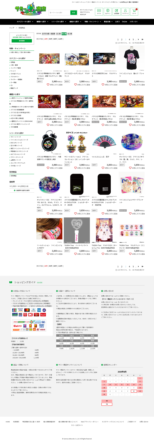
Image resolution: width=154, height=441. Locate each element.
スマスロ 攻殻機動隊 (17, 110)
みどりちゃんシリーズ (18, 154)
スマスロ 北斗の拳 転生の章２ (20, 112)
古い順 (58, 34)
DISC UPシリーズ (16, 143)
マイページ (125, 13)
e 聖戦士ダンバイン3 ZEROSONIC (22, 121)
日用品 (13, 62)
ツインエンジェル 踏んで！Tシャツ (131, 74)
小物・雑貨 (14, 65)
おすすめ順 (45, 34)
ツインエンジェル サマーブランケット (131, 201)
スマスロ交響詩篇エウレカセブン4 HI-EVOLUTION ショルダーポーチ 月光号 (76, 202)
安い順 (70, 34)
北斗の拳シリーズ (16, 145)
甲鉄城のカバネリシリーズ (19, 151)
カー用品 (13, 82)
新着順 (53, 34)
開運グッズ (14, 88)
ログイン (107, 13)
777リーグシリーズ (17, 157)
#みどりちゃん (85, 12)
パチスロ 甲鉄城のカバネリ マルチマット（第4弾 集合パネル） (131, 117)
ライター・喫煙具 (16, 79)
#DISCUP (83, 14)
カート (134, 11)
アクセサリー (15, 77)
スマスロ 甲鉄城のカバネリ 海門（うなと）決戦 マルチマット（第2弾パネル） (49, 76)
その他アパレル (16, 74)
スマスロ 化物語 (16, 115)
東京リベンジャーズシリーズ (20, 148)
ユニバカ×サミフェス (18, 163)
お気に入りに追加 (56, 84)
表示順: (38, 33)
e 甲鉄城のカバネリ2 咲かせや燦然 (22, 107)
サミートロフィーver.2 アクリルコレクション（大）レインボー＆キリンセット (77, 159)
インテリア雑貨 (16, 68)
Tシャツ (13, 71)
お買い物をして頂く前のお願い (21, 52)
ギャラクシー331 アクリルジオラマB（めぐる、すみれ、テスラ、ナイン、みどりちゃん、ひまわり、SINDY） (49, 204)
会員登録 (116, 13)
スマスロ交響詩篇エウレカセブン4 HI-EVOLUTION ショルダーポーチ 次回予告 (104, 202)
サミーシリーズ (16, 137)
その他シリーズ (16, 166)
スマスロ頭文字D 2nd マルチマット (104, 74)
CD (12, 85)
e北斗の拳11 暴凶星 (17, 118)
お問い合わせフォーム (108, 296)
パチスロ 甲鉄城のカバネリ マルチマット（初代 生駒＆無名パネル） (49, 117)
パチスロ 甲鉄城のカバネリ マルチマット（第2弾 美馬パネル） (76, 117)
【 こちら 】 (121, 302)
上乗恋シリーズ (16, 160)
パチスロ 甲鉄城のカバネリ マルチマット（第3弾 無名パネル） (104, 117)
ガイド (99, 13)
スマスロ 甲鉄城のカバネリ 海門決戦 (21, 102)
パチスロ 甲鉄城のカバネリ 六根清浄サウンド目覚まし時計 (49, 157)
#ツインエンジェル (86, 10)
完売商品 (13, 176)
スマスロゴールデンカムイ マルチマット (77, 74)
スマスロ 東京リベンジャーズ (20, 124)
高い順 (64, 34)
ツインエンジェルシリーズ (19, 140)
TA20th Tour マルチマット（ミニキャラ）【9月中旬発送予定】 (132, 246)
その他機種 (14, 127)
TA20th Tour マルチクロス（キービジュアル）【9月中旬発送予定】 (104, 246)
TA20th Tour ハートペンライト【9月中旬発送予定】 (76, 246)
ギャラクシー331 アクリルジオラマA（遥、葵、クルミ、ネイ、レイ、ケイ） (131, 159)
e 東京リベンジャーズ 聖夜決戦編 (21, 98)
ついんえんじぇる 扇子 (100, 156)
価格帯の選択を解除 (23, 190)
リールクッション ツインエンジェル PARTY (49, 246)
